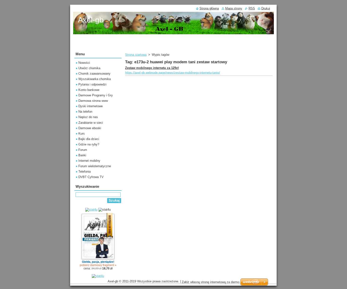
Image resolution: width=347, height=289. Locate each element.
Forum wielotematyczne (94, 166)
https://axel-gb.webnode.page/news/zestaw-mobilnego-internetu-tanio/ (172, 72)
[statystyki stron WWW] (91, 209)
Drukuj (265, 8)
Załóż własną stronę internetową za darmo (210, 282)
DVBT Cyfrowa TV (91, 177)
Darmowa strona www (93, 100)
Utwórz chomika (89, 68)
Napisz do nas (88, 117)
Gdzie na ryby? (88, 144)
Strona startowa (136, 54)
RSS (252, 8)
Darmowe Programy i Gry (95, 95)
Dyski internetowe (90, 106)
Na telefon (85, 111)
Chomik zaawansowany (94, 73)
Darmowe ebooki (89, 128)
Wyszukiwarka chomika (94, 79)
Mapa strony (233, 8)
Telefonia (84, 171)
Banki (82, 155)
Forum (82, 150)
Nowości (84, 62)
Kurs (81, 133)
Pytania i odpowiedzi (92, 84)
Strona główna (209, 8)
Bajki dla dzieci (88, 139)
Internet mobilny (89, 160)
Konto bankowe (88, 90)
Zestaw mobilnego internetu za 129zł (152, 68)
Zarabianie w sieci (90, 122)
